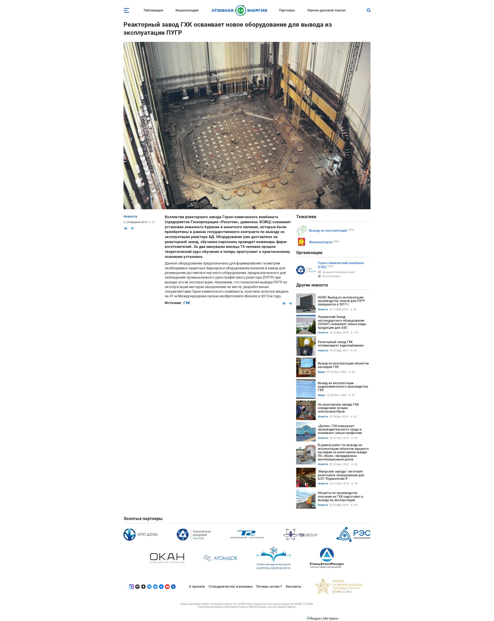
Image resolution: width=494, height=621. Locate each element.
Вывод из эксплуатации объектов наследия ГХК (343, 365)
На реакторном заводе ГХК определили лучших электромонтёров (338, 408)
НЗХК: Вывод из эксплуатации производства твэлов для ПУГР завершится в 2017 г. (341, 301)
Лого (240, 10)
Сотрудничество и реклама (230, 586)
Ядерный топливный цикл (338, 272)
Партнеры (287, 10)
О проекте (197, 586)
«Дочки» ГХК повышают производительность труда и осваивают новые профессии (340, 429)
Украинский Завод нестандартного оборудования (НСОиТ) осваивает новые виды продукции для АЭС (342, 322)
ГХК (187, 303)
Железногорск (320, 242)
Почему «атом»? (269, 586)
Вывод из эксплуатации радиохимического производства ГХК (343, 386)
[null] (126, 228)
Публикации (153, 10)
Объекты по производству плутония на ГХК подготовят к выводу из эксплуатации (340, 496)
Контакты (293, 586)
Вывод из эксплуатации (328, 230)
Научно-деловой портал (326, 10)
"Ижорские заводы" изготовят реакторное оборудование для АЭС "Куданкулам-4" (341, 475)
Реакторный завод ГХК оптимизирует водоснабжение (341, 343)
